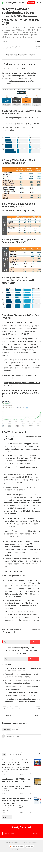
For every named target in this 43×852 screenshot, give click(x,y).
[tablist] (10, 729)
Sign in (39, 3)
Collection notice (32, 842)
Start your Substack (17, 846)
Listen (39, 41)
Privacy (21, 842)
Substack (13, 850)
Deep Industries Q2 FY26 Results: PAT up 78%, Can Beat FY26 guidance (16, 781)
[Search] (39, 754)
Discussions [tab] (17, 754)
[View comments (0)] (11, 47)
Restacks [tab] (15, 729)
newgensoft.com (8, 68)
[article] (21, 767)
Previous (8, 715)
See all (5, 817)
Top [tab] (4, 754)
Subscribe (31, 3)
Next (36, 715)
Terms (25, 842)
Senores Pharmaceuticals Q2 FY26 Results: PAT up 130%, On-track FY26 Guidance (16, 800)
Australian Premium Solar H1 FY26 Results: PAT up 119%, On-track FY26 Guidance (15, 762)
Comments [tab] (6, 729)
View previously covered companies (21, 55)
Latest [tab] (9, 754)
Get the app (29, 846)
